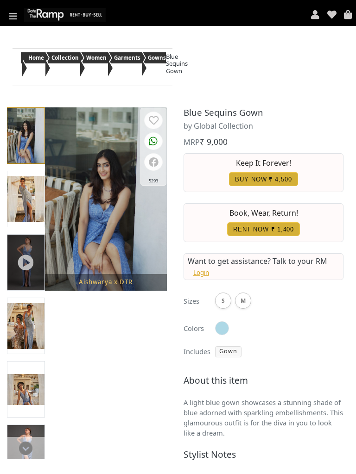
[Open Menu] (13, 15)
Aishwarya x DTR (106, 282)
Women (96, 57)
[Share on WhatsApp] (153, 142)
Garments (127, 57)
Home (36, 57)
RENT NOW (263, 229)
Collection (65, 57)
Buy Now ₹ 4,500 (263, 179)
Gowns (157, 57)
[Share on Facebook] (154, 163)
